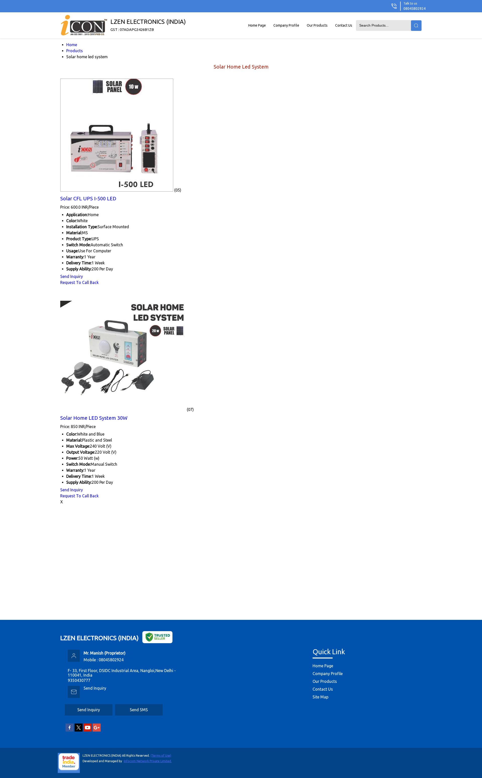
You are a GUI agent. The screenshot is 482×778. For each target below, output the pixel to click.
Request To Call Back (79, 282)
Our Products (317, 25)
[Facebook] (69, 730)
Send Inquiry (71, 276)
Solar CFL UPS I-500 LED (88, 198)
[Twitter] (78, 730)
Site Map (320, 697)
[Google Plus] (96, 730)
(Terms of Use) (161, 755)
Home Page (257, 25)
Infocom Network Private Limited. (148, 761)
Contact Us (343, 25)
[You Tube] (87, 730)
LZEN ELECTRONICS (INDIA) (148, 25)
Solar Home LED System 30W (94, 418)
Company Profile (286, 25)
